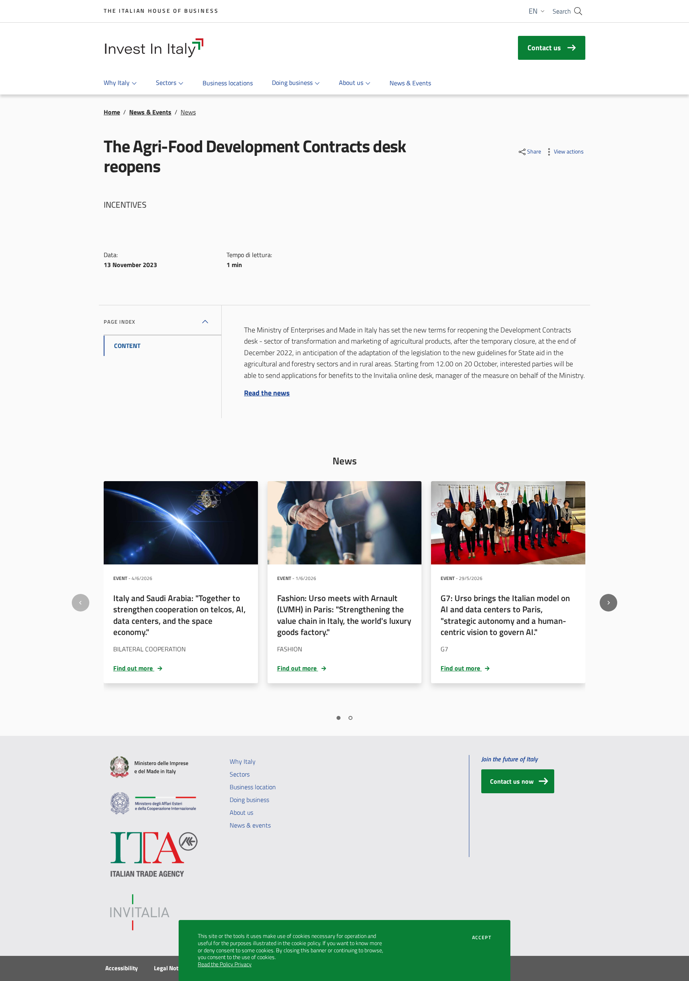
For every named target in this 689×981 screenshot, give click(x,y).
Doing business (249, 799)
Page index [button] (119, 322)
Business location (253, 787)
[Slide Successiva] (608, 602)
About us (241, 812)
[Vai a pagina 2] (350, 718)
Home (112, 112)
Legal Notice (170, 968)
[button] (537, 11)
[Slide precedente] (80, 602)
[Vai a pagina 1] (339, 718)
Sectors (240, 774)
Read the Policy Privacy (225, 964)
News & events (250, 825)
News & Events (150, 112)
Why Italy (243, 761)
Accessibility (121, 968)
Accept (481, 937)
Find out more (139, 668)
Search (562, 11)
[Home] (153, 47)
